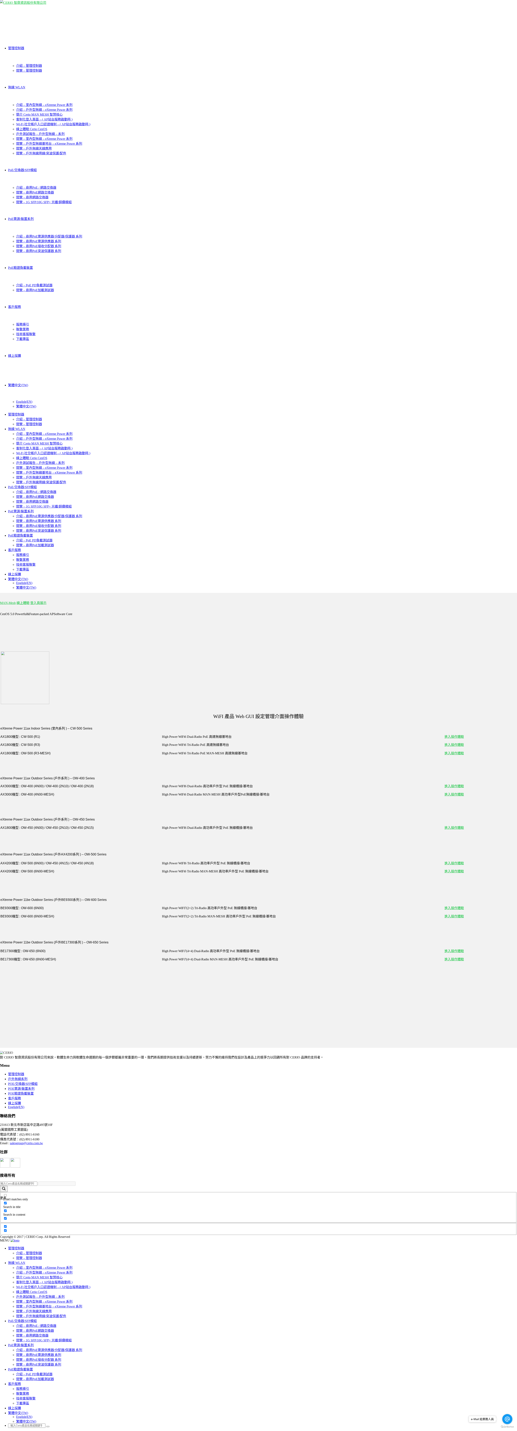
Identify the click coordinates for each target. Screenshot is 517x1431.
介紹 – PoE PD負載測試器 (34, 285)
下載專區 (22, 339)
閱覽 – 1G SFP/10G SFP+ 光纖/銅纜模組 (44, 202)
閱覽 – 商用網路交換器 (32, 197)
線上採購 (14, 355)
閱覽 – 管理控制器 (29, 70)
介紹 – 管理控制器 (29, 65)
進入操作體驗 (454, 736)
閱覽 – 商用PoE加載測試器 (35, 290)
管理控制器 (16, 48)
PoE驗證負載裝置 (20, 267)
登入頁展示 (38, 603)
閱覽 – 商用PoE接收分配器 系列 (38, 246)
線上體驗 (23, 603)
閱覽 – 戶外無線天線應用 (34, 148)
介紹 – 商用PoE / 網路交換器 (36, 187)
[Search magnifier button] (4, 1189)
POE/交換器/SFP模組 (23, 1084)
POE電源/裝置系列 (21, 1088)
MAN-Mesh (8, 603)
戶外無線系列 (17, 1079)
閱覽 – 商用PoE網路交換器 (35, 192)
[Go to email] (507, 1419)
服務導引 (22, 324)
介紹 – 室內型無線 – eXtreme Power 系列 (44, 105)
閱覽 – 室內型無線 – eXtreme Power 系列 (44, 138)
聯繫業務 (22, 329)
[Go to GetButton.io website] (507, 1427)
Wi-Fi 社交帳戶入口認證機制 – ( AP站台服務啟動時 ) (53, 124)
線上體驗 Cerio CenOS (31, 129)
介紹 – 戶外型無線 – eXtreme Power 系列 (44, 109)
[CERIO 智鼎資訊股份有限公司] (23, 2)
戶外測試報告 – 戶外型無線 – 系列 (40, 134)
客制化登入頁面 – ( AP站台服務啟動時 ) (44, 119)
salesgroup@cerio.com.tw (26, 1143)
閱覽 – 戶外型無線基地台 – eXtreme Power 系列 (49, 143)
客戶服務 (14, 307)
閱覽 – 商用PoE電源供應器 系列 (38, 241)
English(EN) (24, 401)
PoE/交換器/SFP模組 (22, 170)
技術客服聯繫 (26, 334)
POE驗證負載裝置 (21, 1093)
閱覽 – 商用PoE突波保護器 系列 (38, 251)
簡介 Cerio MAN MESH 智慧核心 (39, 114)
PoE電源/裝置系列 (21, 219)
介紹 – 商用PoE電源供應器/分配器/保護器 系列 (49, 236)
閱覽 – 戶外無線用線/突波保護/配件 (41, 153)
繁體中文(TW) (18, 385)
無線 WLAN (16, 87)
